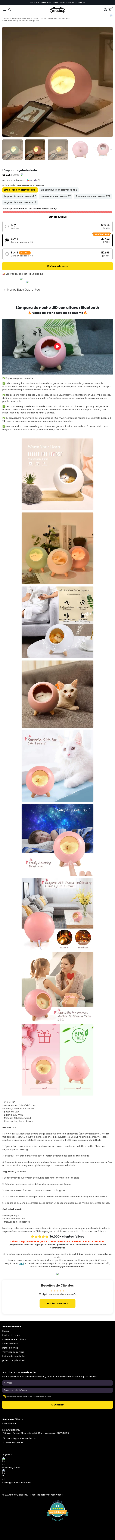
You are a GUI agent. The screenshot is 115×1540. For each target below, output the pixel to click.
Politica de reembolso (13, 1356)
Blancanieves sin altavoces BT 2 (93, 196)
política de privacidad (13, 1360)
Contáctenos (9, 1423)
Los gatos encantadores (18, 1482)
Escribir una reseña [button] (57, 1303)
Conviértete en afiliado (14, 1339)
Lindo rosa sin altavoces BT (56, 196)
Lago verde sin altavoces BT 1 (20, 202)
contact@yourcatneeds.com (19, 1438)
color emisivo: (24, 185)
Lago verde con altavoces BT (20, 196)
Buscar (5, 1331)
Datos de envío (10, 1347)
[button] (57, 181)
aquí (21, 1263)
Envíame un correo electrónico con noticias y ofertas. (28, 1397)
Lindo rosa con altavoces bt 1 (20, 189)
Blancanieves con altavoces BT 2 (59, 189)
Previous (5, 82)
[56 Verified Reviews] (57, 1522)
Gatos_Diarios (12, 1467)
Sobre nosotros (10, 1343)
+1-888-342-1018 (13, 1442)
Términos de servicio (13, 1351)
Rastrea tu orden (11, 1335)
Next (110, 82)
